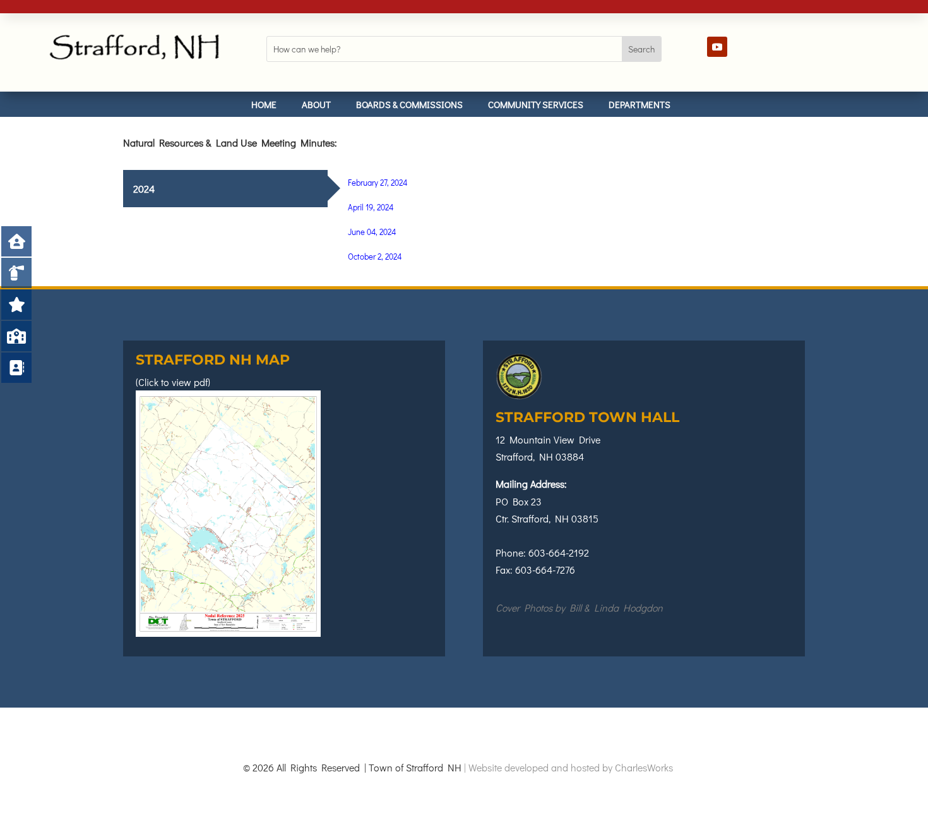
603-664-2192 (558, 552)
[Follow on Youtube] (717, 47)
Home (264, 104)
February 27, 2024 (377, 182)
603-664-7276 (545, 569)
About (316, 104)
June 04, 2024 (372, 231)
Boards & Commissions (409, 104)
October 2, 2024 (375, 256)
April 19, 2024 (370, 207)
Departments (639, 104)
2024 (144, 188)
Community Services (535, 104)
